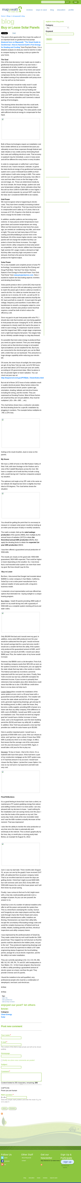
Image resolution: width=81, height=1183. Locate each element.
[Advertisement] (21, 1131)
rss (5, 1164)
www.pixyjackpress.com (23, 275)
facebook (6, 1161)
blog (52, 10)
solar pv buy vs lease (8, 1001)
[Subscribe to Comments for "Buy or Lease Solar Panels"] (2, 1113)
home (38, 1178)
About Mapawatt (26, 1158)
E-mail (4, 1042)
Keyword (49, 31)
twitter (6, 1158)
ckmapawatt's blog (18, 16)
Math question (7, 1095)
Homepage (5, 1053)
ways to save (41, 10)
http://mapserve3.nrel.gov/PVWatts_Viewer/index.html (22, 378)
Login (75, 2)
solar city (4, 998)
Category (49, 25)
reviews (29, 10)
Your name (6, 1035)
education (61, 10)
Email (14, 33)
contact (24, 1160)
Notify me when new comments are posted (18, 1060)
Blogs (9, 16)
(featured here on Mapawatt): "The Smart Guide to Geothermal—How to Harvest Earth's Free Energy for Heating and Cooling (21, 44)
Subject (4, 1064)
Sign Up (67, 1161)
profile (71, 10)
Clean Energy (6, 1014)
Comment (5, 1071)
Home (3, 16)
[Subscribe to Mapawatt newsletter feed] (41, 1164)
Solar (3, 1017)
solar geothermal (7, 1000)
